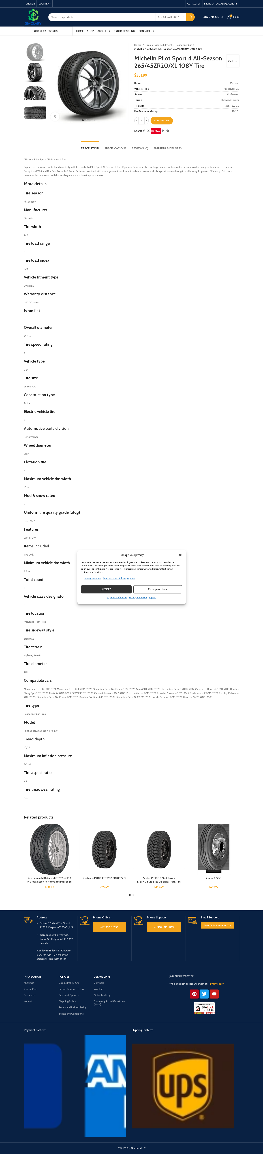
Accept (106, 589)
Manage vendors (93, 578)
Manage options (157, 589)
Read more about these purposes (119, 578)
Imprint (152, 597)
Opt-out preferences (117, 597)
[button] (180, 555)
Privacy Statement (138, 597)
